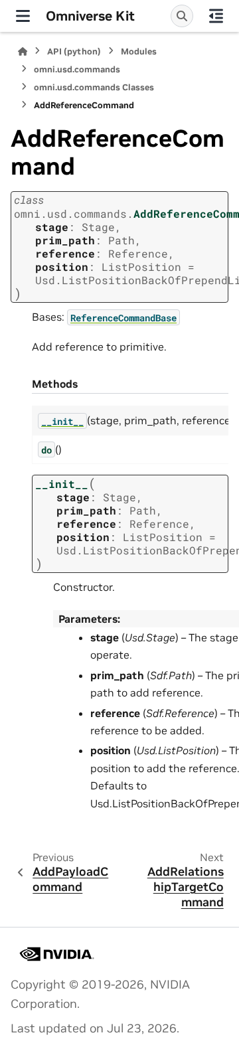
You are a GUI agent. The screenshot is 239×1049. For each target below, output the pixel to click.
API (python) (74, 51)
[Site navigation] (23, 16)
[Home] (22, 51)
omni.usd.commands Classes (94, 87)
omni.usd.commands (77, 69)
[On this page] (216, 16)
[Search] (182, 16)
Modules (139, 51)
